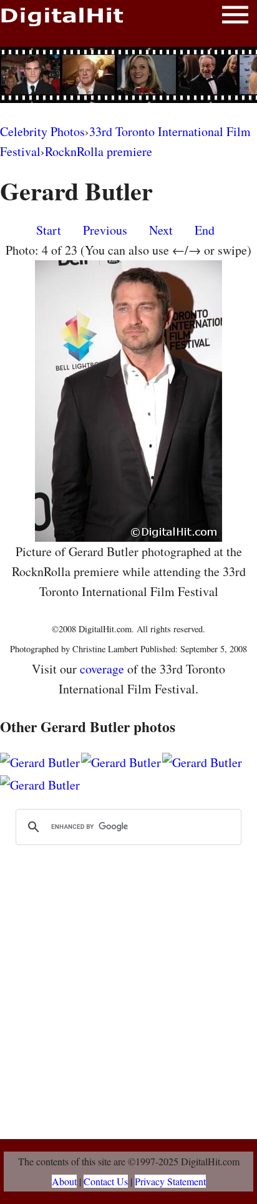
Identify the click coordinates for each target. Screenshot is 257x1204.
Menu (235, 17)
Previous (105, 230)
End (205, 230)
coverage (102, 668)
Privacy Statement (170, 1181)
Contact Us (106, 1181)
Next (161, 230)
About (64, 1181)
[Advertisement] (128, 75)
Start (48, 230)
